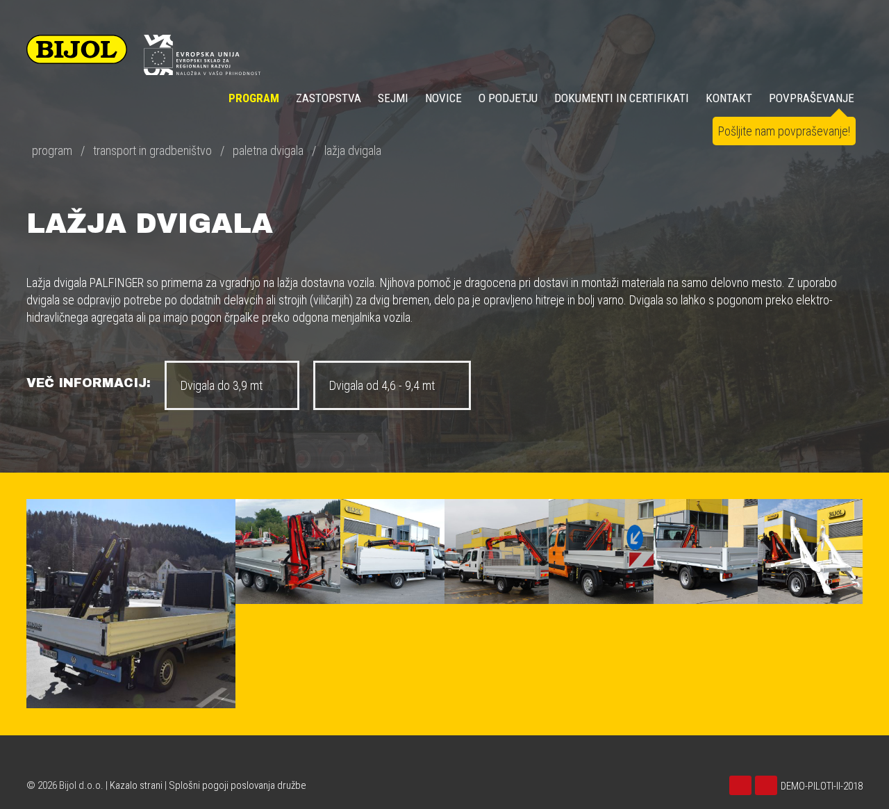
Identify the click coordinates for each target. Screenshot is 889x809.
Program (254, 98)
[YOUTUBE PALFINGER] (768, 786)
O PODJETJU (508, 98)
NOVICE (443, 98)
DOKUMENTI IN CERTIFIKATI (621, 98)
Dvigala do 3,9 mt (223, 385)
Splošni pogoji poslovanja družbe (237, 785)
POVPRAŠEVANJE (811, 98)
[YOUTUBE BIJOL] (742, 786)
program (52, 150)
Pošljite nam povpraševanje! (784, 131)
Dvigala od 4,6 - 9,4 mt (383, 385)
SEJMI (393, 98)
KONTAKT (729, 98)
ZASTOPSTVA (328, 98)
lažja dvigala (352, 150)
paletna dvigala (268, 150)
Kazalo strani (136, 785)
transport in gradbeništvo (152, 150)
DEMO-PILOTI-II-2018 (822, 786)
